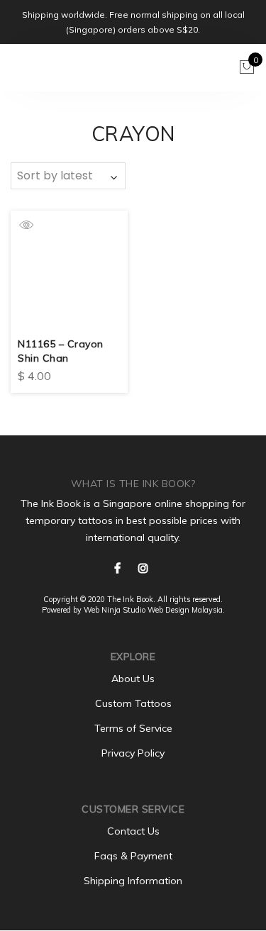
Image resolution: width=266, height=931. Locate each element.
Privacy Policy (133, 753)
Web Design (168, 610)
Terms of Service (133, 728)
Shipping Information (133, 880)
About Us (133, 678)
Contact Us (133, 831)
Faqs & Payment (133, 855)
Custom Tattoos (133, 703)
